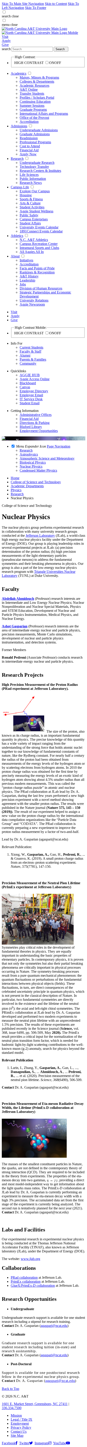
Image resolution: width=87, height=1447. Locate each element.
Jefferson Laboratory (40, 535)
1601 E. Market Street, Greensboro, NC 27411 (35, 1404)
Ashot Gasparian (14, 626)
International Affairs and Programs (44, 113)
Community (28, 363)
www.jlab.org (30, 1259)
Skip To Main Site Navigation (23, 4)
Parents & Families (33, 359)
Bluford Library (31, 427)
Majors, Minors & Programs (39, 77)
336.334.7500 (11, 1408)
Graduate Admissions (35, 134)
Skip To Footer (35, 8)
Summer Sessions (32, 105)
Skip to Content (56, 4)
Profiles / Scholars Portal (37, 97)
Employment (20, 1423)
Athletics (17, 236)
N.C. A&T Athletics (34, 240)
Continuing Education (35, 101)
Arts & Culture (30, 203)
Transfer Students (32, 93)
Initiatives (26, 260)
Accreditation (29, 121)
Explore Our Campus (35, 191)
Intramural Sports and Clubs (39, 248)
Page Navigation (58, 446)
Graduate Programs (33, 109)
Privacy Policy (21, 1427)
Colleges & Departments (37, 81)
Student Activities (32, 207)
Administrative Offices (36, 415)
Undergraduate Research (37, 162)
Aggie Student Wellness (36, 211)
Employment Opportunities (39, 431)
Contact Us (19, 1431)
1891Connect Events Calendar (41, 231)
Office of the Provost (34, 117)
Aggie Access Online (35, 379)
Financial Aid (29, 150)
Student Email (29, 403)
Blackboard (28, 383)
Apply (6, 41)
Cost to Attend (30, 146)
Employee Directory (34, 391)
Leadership (27, 280)
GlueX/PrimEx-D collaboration (33, 1285)
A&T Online (29, 89)
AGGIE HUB (30, 375)
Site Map (17, 1435)
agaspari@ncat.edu (54, 1326)
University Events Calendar (39, 227)
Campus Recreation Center (39, 244)
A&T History (29, 276)
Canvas (25, 387)
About (15, 256)
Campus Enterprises (34, 219)
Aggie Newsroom (32, 304)
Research (17, 158)
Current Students (31, 347)
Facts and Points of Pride (37, 268)
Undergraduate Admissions (39, 130)
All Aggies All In (32, 252)
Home (15, 478)
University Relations (34, 300)
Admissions (19, 126)
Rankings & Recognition (37, 272)
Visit (5, 37)
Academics (18, 73)
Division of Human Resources (41, 288)
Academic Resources (34, 85)
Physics (16, 490)
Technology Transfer (34, 167)
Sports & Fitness (31, 199)
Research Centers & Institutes (40, 171)
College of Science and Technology (36, 482)
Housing (26, 195)
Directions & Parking (35, 423)
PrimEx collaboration (26, 1281)
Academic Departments (27, 486)
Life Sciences (29, 175)
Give (5, 45)
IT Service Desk (31, 399)
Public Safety (29, 215)
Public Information (33, 179)
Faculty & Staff (30, 351)
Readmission (29, 138)
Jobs (23, 284)
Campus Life (20, 187)
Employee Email (31, 395)
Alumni (25, 355)
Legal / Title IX (21, 1419)
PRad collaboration (24, 1277)
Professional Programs (35, 142)
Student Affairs (30, 223)
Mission (16, 1415)
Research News (31, 183)
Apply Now (28, 154)
